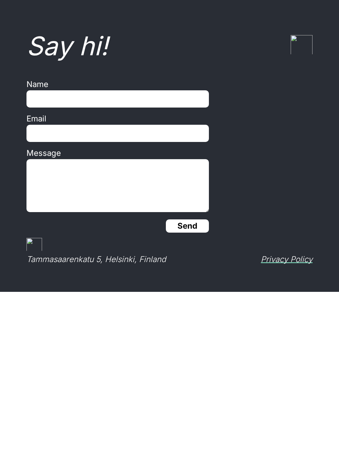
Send (187, 226)
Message (43, 153)
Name (37, 84)
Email (36, 118)
